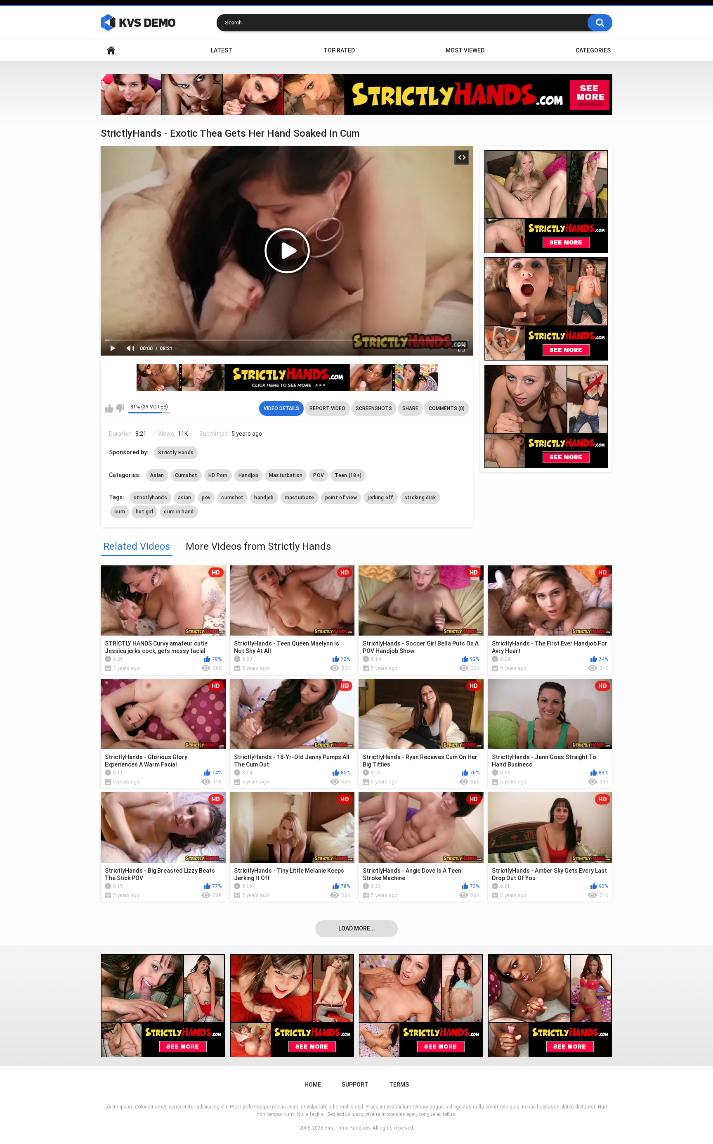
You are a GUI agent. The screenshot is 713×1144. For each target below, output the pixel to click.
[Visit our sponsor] (356, 94)
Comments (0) (447, 408)
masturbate (299, 498)
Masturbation (286, 475)
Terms (399, 1084)
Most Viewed (465, 50)
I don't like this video (120, 408)
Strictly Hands (176, 453)
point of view (341, 498)
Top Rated (339, 50)
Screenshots (374, 408)
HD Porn (218, 475)
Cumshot (186, 475)
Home (111, 50)
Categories (593, 50)
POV (318, 475)
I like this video (109, 408)
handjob (264, 498)
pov (206, 498)
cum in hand (179, 512)
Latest (221, 50)
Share (410, 408)
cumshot (232, 498)
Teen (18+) (348, 475)
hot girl (144, 512)
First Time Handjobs (348, 1128)
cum (119, 512)
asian (184, 498)
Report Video (327, 408)
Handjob (248, 475)
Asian (157, 475)
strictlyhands (150, 498)
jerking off (380, 498)
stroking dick (420, 498)
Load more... (356, 928)
